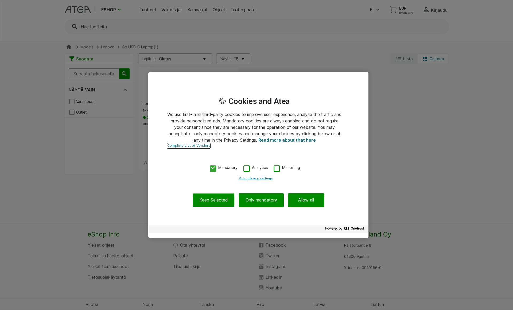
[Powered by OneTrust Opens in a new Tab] (345, 229)
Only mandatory (261, 200)
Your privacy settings (256, 178)
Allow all (306, 200)
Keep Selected (213, 200)
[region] (258, 155)
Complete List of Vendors (188, 146)
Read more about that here (287, 140)
